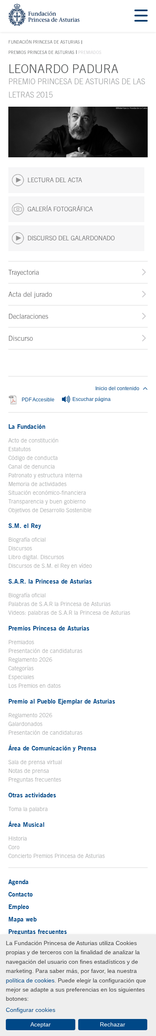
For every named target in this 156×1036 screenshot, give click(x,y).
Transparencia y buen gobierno (47, 501)
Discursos (20, 548)
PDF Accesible (38, 399)
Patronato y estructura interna (45, 475)
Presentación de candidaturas (45, 651)
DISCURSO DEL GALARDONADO (71, 238)
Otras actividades (32, 795)
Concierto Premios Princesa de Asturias (56, 856)
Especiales (21, 677)
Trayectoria (23, 272)
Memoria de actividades (37, 484)
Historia (17, 838)
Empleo (18, 906)
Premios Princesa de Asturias (41, 52)
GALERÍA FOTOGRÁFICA (60, 209)
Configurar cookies (30, 1010)
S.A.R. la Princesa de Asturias (50, 581)
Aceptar (40, 1024)
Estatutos (19, 449)
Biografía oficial (27, 539)
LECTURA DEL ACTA (54, 179)
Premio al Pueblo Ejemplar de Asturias (61, 701)
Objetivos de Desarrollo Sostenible (50, 510)
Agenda (18, 881)
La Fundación (26, 426)
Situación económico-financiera (47, 492)
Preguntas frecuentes (34, 779)
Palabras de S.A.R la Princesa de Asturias (59, 604)
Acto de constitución (33, 440)
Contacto (20, 894)
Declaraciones (28, 316)
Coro (14, 847)
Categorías (21, 668)
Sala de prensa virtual (35, 762)
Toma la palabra (28, 809)
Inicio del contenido (117, 388)
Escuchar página (91, 399)
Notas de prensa (28, 770)
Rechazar (112, 1024)
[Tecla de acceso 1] (43, 23)
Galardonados (25, 724)
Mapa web (22, 919)
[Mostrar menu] (141, 16)
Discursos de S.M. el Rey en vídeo (50, 565)
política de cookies (30, 980)
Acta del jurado (30, 294)
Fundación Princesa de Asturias (44, 42)
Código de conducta (33, 457)
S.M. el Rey (24, 525)
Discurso (20, 338)
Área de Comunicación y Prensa (52, 748)
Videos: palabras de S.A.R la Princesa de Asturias (69, 612)
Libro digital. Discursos (36, 557)
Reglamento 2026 (30, 659)
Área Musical (26, 824)
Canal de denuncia (31, 466)
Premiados (21, 642)
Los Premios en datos (34, 685)
